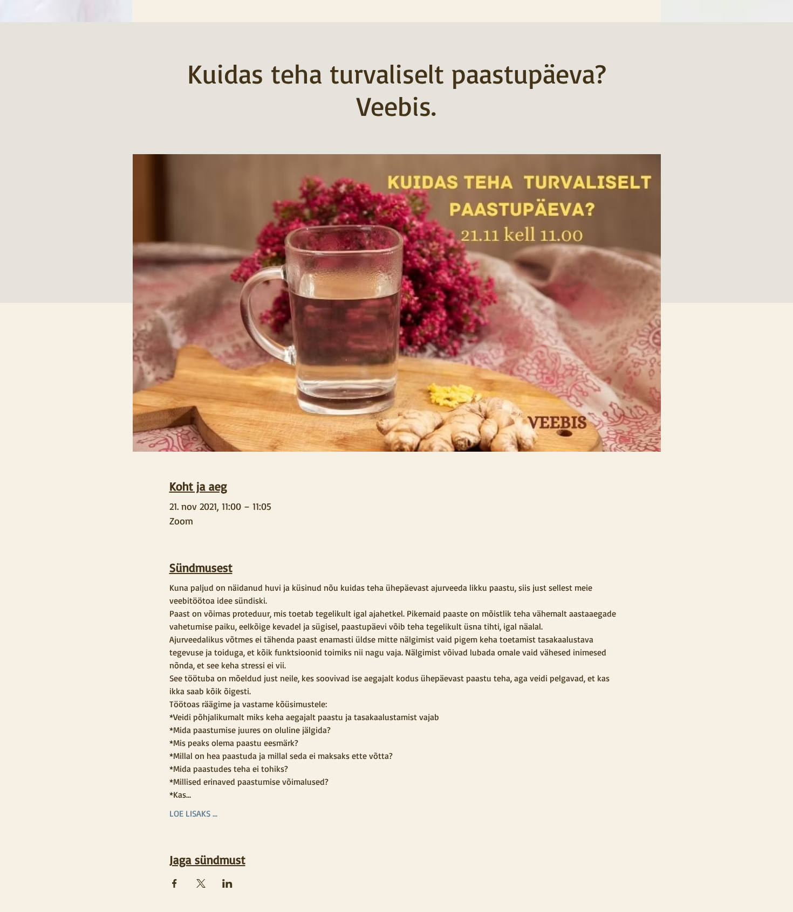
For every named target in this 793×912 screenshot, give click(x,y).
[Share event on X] (201, 883)
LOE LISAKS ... (193, 813)
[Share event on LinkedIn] (227, 883)
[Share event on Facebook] (174, 883)
